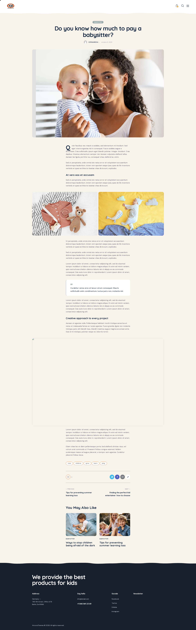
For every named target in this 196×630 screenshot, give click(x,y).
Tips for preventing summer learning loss (113, 544)
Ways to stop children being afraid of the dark (80, 544)
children (78, 463)
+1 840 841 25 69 (84, 603)
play (103, 463)
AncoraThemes (38, 625)
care (69, 463)
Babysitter (98, 22)
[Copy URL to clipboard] (128, 477)
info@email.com (83, 599)
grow (87, 463)
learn (95, 463)
